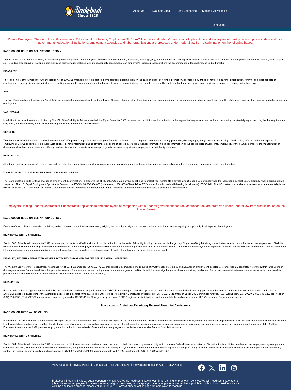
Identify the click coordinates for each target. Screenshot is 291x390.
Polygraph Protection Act (148, 364)
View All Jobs (60, 364)
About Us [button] (139, 10)
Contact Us (100, 364)
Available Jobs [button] (161, 10)
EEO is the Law (120, 364)
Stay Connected (187, 10)
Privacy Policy (80, 364)
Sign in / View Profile (214, 10)
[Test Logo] (83, 11)
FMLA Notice (174, 364)
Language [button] (219, 24)
